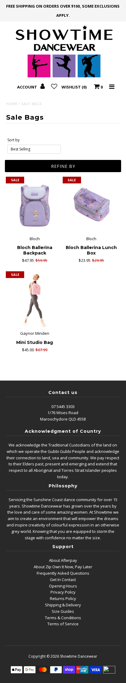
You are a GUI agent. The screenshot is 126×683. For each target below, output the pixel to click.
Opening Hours (63, 586)
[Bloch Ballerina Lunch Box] (91, 205)
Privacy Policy (63, 592)
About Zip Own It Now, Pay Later (63, 566)
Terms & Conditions (63, 617)
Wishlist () (74, 87)
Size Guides (63, 611)
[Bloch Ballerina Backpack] (34, 205)
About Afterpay (63, 560)
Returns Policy (63, 598)
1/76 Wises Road (62, 412)
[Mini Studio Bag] (34, 300)
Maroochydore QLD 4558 (63, 419)
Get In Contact (63, 579)
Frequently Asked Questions (63, 573)
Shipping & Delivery (63, 605)
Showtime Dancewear (78, 656)
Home (11, 103)
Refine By (63, 166)
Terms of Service (63, 624)
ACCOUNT (27, 87)
